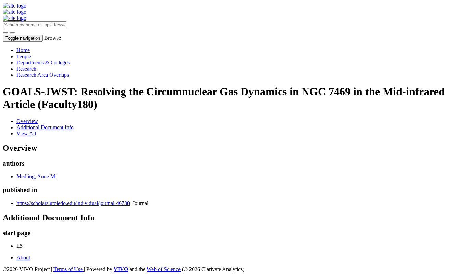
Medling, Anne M (35, 176)
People (23, 56)
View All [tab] (26, 133)
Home (23, 50)
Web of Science (164, 269)
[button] (5, 33)
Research (26, 69)
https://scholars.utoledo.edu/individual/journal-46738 (73, 203)
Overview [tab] (27, 121)
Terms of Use (68, 269)
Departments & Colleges (43, 62)
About (23, 258)
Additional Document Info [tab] (45, 127)
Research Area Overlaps (42, 75)
